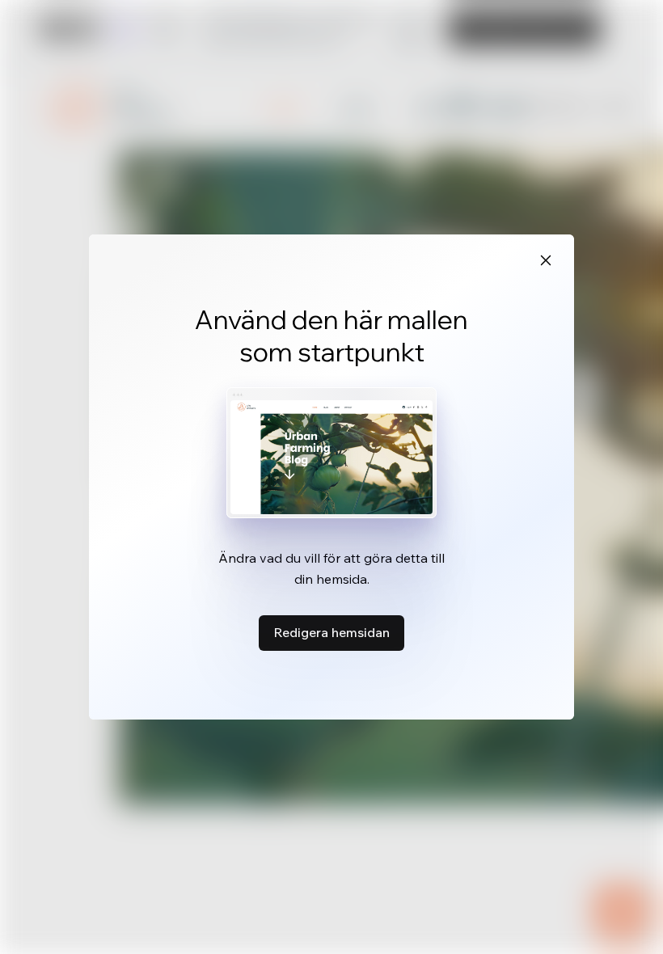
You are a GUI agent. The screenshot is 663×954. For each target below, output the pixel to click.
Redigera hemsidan (331, 632)
